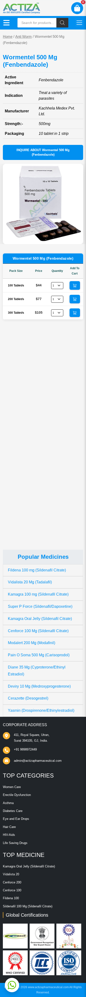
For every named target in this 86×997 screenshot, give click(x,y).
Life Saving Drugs (15, 843)
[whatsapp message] (12, 985)
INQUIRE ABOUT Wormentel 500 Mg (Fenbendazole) (43, 152)
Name (12, 448)
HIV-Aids (9, 835)
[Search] (62, 22)
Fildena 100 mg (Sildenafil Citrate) (37, 570)
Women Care (12, 787)
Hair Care (9, 827)
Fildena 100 (11, 898)
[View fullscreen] (75, 236)
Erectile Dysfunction (17, 795)
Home (7, 36)
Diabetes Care (12, 811)
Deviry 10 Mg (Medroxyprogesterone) (39, 686)
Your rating (15, 412)
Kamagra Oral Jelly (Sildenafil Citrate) (40, 619)
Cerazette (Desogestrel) (28, 698)
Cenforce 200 (12, 882)
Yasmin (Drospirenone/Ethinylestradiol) (41, 710)
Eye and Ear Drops (16, 819)
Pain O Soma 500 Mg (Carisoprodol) (39, 655)
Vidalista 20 (11, 874)
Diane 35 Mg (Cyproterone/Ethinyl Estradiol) (36, 670)
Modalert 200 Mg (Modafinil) (31, 643)
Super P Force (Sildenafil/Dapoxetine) (40, 606)
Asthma (8, 803)
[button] (6, 22)
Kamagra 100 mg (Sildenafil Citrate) (38, 594)
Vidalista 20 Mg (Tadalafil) (30, 582)
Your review (17, 419)
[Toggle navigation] (79, 23)
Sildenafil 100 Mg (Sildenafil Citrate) (27, 906)
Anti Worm (23, 36)
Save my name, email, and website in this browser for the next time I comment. (41, 491)
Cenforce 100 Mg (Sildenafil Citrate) (38, 631)
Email (12, 466)
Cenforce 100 (12, 890)
